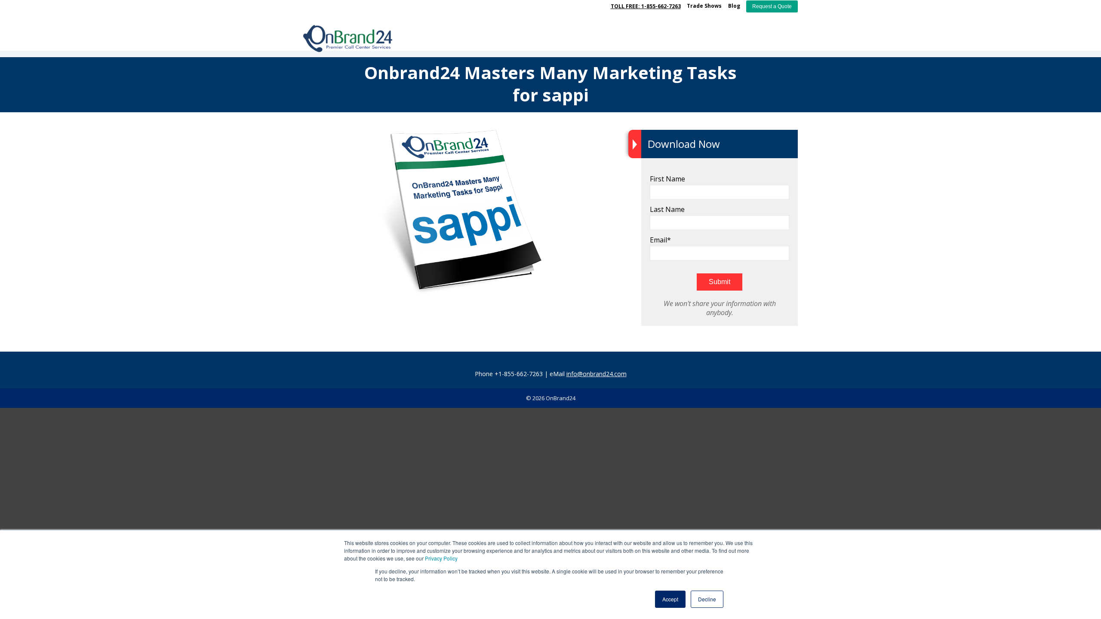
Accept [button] (670, 599)
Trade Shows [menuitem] (704, 5)
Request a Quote (772, 6)
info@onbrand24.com (596, 374)
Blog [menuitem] (734, 5)
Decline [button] (707, 599)
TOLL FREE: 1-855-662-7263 (646, 6)
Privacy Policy (441, 558)
